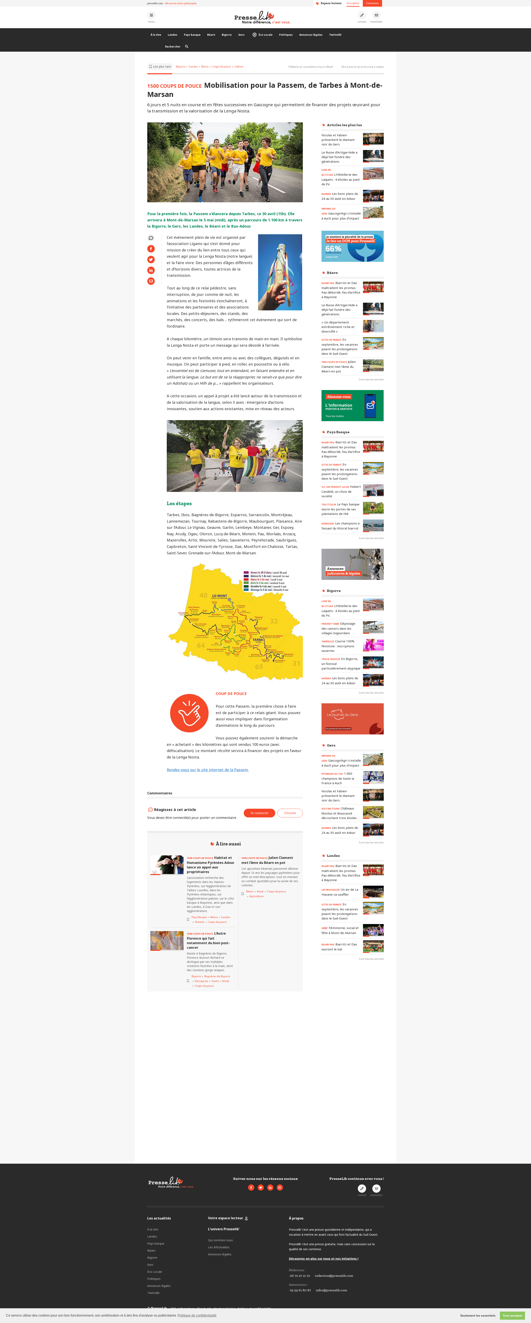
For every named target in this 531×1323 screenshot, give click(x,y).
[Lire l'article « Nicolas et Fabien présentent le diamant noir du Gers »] (373, 139)
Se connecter (259, 813)
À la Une (156, 35)
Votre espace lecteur (225, 1218)
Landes (172, 35)
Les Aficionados (218, 1247)
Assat (260, 891)
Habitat (199, 922)
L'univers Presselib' (224, 1229)
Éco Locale (266, 35)
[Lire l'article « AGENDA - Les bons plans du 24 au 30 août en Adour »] (373, 196)
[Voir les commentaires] (151, 238)
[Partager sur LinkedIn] (151, 270)
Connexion (372, 3)
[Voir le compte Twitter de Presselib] (261, 1187)
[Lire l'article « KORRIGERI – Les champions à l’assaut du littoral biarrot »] (373, 525)
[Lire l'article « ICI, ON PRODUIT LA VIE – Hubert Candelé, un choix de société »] (373, 490)
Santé (215, 981)
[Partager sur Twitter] (151, 259)
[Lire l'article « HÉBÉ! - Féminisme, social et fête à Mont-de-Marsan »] (373, 930)
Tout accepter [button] (512, 1315)
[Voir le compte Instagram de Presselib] (280, 1187)
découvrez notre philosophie (181, 3)
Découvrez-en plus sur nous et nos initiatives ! (323, 1259)
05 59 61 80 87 (300, 1290)
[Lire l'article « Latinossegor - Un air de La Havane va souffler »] (373, 892)
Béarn (211, 35)
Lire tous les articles (371, 379)
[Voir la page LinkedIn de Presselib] (270, 1187)
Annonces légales (311, 35)
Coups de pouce (221, 66)
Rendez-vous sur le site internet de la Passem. (208, 769)
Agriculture (256, 896)
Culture (238, 66)
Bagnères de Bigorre (217, 976)
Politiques (286, 35)
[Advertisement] (353, 1031)
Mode (225, 981)
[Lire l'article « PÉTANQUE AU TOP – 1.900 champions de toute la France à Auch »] (373, 777)
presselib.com (155, 3)
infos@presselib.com (331, 1290)
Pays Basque (199, 917)
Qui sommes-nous (220, 1240)
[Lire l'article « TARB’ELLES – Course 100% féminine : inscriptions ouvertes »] (373, 645)
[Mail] (151, 281)
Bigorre (227, 35)
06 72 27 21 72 (300, 1276)
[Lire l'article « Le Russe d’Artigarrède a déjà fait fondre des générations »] (373, 156)
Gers (241, 35)
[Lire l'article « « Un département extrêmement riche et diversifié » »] (373, 326)
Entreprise (201, 981)
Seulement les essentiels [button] (478, 1315)
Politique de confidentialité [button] (197, 1315)
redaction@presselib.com (334, 1276)
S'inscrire (290, 813)
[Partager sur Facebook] (151, 248)
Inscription (353, 3)
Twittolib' (335, 35)
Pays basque (192, 35)
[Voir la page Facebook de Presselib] (251, 1187)
